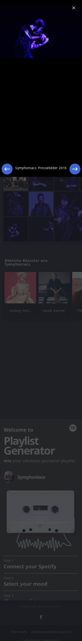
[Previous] (7, 169)
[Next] (74, 169)
